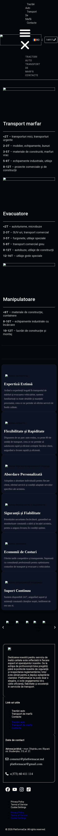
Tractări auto (29, 6)
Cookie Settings (18, 807)
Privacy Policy (17, 802)
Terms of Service (19, 804)
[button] (25, 39)
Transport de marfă (22, 713)
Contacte (31, 22)
